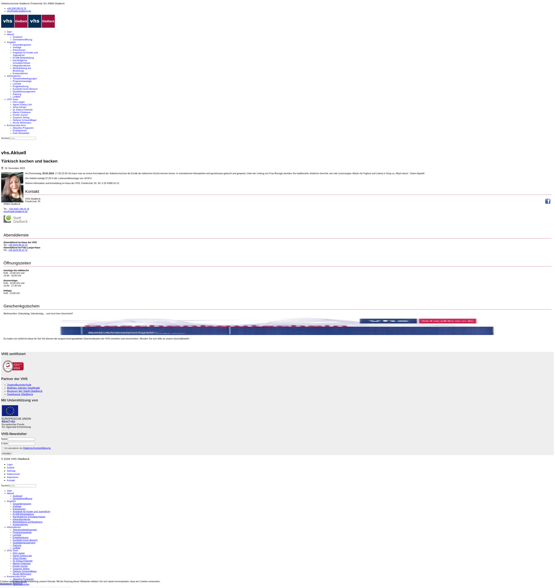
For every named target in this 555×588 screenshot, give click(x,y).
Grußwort (17, 37)
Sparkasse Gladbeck (20, 394)
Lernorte (17, 84)
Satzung (17, 94)
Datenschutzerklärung (37, 448)
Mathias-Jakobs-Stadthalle (23, 387)
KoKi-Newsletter (21, 133)
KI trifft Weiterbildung (23, 58)
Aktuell (10, 34)
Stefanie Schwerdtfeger (25, 120)
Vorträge (17, 47)
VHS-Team (12, 99)
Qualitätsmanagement (24, 91)
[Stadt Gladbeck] (15, 222)
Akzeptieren (6, 584)
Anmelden (6, 453)
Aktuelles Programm (23, 128)
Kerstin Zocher (20, 115)
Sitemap (11, 471)
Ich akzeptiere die (27, 448)
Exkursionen (19, 50)
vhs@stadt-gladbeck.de (19, 11)
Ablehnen (18, 584)
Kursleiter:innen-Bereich (25, 89)
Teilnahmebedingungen (25, 78)
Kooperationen (20, 73)
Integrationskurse (21, 65)
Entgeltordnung (20, 86)
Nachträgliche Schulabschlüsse (21, 61)
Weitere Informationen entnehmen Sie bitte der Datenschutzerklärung (35, 586)
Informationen (14, 76)
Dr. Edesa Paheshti (23, 110)
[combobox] (22, 138)
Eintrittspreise (20, 130)
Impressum (12, 477)
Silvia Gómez (19, 107)
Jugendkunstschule (19, 384)
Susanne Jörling (21, 117)
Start (9, 32)
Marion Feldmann (22, 112)
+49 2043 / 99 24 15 (19, 209)
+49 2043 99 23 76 (17, 250)
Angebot (11, 42)
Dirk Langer (19, 102)
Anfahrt (10, 467)
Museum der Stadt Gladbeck (24, 391)
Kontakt (11, 480)
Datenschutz (13, 474)
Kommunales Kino (16, 125)
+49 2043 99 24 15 (16, 8)
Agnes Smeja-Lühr (22, 104)
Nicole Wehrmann (22, 123)
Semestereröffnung (22, 39)
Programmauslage (22, 81)
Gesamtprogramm (22, 45)
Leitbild (16, 97)
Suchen (5, 138)
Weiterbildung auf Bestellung (22, 69)
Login (10, 464)
